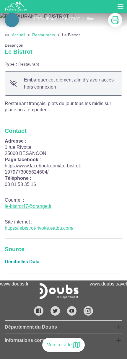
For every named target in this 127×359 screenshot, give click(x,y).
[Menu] (120, 6)
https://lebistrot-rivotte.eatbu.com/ (39, 228)
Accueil (18, 34)
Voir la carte (59, 344)
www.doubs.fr (14, 283)
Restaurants (43, 34)
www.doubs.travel (108, 283)
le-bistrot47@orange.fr (28, 206)
